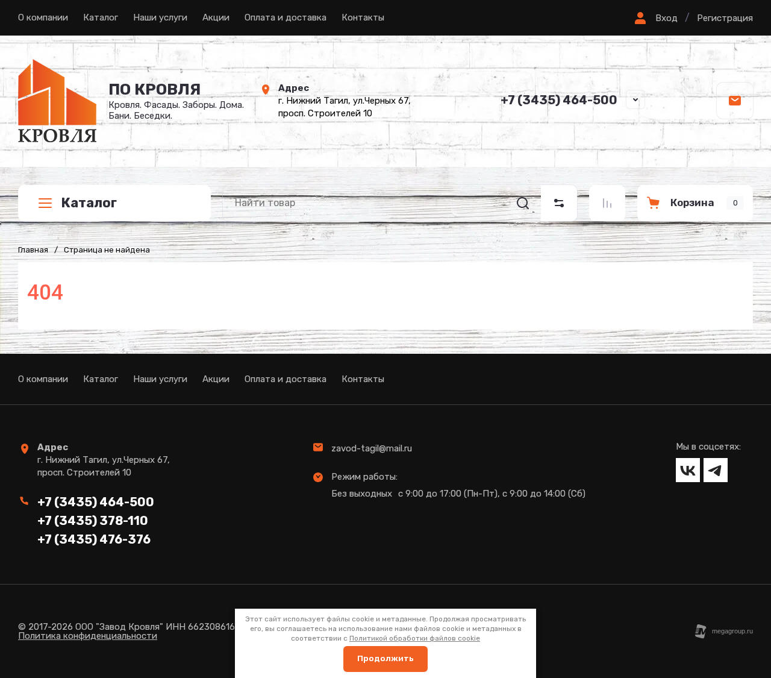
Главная (33, 249)
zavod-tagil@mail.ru (371, 448)
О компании (43, 17)
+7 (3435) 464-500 (559, 100)
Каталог (100, 17)
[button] (654, 18)
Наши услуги (160, 17)
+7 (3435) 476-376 (94, 539)
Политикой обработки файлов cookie (414, 638)
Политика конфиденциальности (87, 635)
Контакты (363, 17)
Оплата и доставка (285, 17)
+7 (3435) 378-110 (92, 520)
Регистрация (725, 18)
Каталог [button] (89, 203)
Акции (215, 17)
